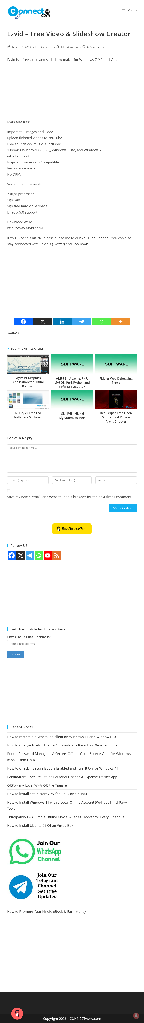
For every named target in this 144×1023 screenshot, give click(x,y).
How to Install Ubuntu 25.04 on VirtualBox (40, 825)
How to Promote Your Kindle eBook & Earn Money (46, 911)
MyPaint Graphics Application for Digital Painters (28, 382)
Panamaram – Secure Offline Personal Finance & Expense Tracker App (62, 777)
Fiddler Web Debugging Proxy (116, 380)
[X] (42, 321)
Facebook (80, 244)
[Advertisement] (72, 93)
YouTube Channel (95, 238)
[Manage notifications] (136, 1016)
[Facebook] (23, 321)
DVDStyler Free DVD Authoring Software (28, 415)
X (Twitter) (57, 244)
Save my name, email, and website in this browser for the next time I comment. (69, 497)
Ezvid (16, 332)
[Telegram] (81, 321)
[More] (120, 321)
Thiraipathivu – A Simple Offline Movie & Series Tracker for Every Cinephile (65, 817)
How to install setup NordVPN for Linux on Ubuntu (47, 793)
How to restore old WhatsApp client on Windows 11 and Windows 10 (61, 736)
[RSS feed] (56, 555)
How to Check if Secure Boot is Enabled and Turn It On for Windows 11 (62, 768)
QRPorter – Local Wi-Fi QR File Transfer (37, 785)
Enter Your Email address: (29, 637)
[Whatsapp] (101, 321)
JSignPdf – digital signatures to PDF (72, 415)
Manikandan (69, 47)
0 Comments (95, 47)
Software (46, 47)
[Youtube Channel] (48, 555)
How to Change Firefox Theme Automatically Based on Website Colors (62, 745)
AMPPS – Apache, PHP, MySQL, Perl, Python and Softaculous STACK (72, 382)
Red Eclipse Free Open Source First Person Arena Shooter (116, 417)
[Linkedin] (62, 321)
